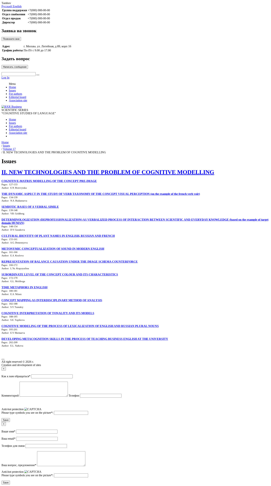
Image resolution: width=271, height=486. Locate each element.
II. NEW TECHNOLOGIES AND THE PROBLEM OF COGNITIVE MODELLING (107, 172)
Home (12, 87)
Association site (18, 100)
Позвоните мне (11, 39)
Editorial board (17, 97)
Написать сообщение (15, 67)
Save (5, 420)
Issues (12, 90)
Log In (5, 77)
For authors (15, 93)
